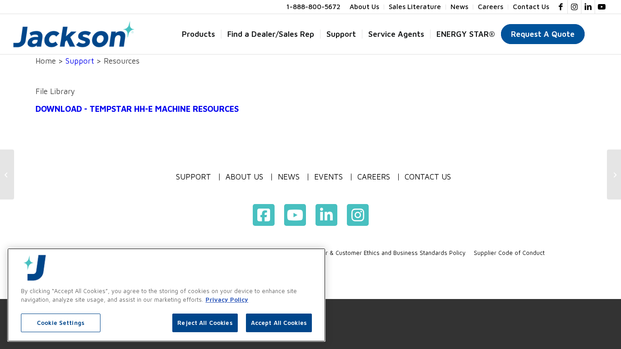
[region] (166, 295)
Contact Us (428, 177)
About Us (244, 177)
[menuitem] (364, 7)
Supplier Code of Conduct (509, 252)
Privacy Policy (226, 300)
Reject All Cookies (204, 322)
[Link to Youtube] (602, 7)
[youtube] (295, 215)
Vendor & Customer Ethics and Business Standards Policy (387, 252)
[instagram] (358, 215)
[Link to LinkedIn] (588, 7)
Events (328, 177)
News (289, 177)
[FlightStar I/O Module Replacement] (7, 174)
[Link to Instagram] (574, 7)
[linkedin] (326, 215)
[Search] (599, 34)
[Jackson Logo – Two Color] (73, 34)
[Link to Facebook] (560, 7)
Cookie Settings (61, 322)
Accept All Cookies (279, 322)
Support (79, 60)
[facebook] (264, 215)
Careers (373, 177)
